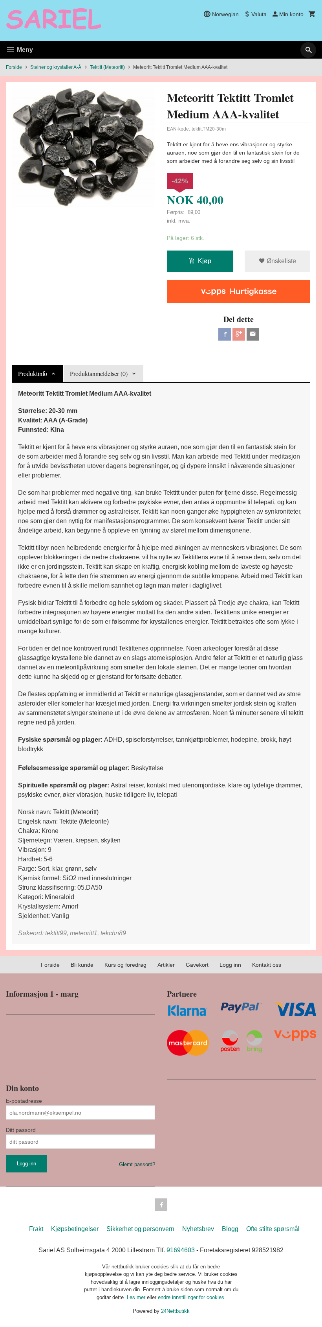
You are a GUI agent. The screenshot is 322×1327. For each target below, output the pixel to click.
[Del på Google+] (238, 334)
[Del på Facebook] (224, 334)
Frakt (36, 1229)
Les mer (137, 1297)
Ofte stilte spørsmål (273, 1229)
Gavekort (197, 965)
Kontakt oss (266, 965)
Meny (24, 49)
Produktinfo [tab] (32, 373)
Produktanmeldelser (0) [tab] (99, 373)
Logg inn (230, 965)
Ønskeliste (280, 261)
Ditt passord (21, 1130)
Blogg (230, 1229)
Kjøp (204, 261)
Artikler (166, 965)
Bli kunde (82, 965)
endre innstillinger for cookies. (192, 1297)
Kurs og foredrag (125, 965)
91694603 (180, 1250)
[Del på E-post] (253, 334)
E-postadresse (24, 1101)
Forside (14, 67)
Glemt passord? (137, 1164)
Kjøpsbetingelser (75, 1229)
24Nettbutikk (175, 1311)
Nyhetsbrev (198, 1229)
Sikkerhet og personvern (140, 1229)
